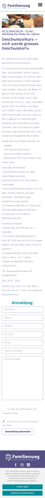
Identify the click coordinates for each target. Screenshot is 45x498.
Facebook (15, 465)
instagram (22, 465)
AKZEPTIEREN (22, 487)
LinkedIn (28, 465)
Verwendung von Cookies (24, 481)
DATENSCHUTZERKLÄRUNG (22, 493)
